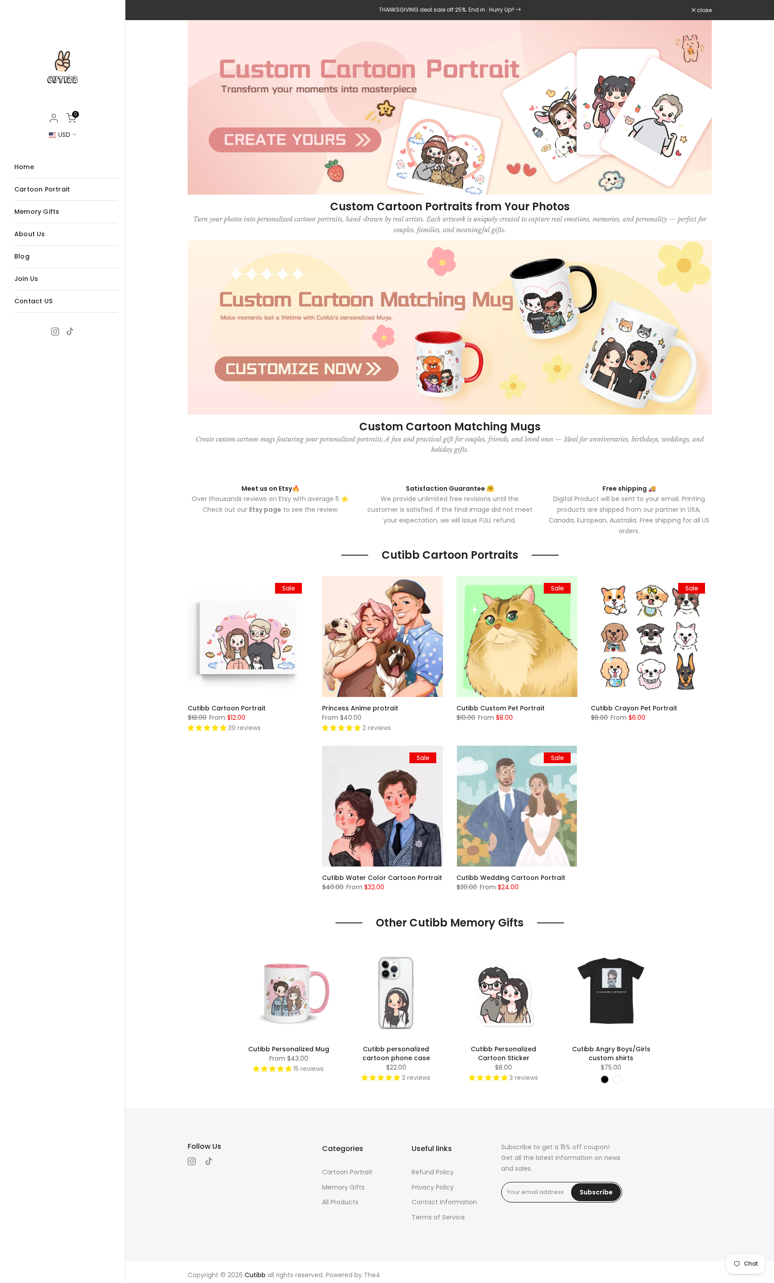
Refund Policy (433, 1172)
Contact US (33, 301)
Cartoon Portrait (42, 189)
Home (24, 166)
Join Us (26, 278)
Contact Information (444, 1202)
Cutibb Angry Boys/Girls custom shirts (611, 1053)
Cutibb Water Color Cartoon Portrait (382, 877)
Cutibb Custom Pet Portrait (500, 708)
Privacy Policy (433, 1187)
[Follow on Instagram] (55, 331)
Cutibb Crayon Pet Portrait (634, 708)
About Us (29, 233)
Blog (22, 256)
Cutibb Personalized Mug (288, 1049)
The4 (372, 1274)
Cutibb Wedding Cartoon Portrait (510, 877)
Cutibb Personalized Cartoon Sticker (503, 1053)
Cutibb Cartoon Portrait (227, 708)
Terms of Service (438, 1217)
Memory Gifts (36, 211)
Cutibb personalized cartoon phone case (396, 1053)
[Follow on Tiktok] (70, 331)
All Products (340, 1202)
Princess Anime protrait (360, 708)
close (200, 10)
